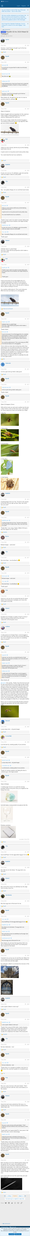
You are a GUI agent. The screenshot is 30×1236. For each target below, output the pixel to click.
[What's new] (28, 5)
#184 (28, 742)
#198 (28, 1101)
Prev (10, 1196)
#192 (28, 955)
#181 (28, 632)
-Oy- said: (4, 232)
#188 (28, 867)
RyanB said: (4, 267)
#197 (28, 1083)
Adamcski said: (5, 387)
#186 (28, 781)
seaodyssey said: (6, 938)
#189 (28, 884)
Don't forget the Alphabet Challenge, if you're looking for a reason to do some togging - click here (13, 25)
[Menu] (2, 5)
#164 (28, 145)
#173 (28, 402)
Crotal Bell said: (5, 765)
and (8, 308)
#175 (28, 517)
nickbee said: (5, 81)
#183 (28, 726)
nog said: (4, 655)
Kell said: (4, 65)
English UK (13, 1227)
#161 (28, 45)
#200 (28, 1160)
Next (20, 1196)
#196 (28, 1059)
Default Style (5, 1227)
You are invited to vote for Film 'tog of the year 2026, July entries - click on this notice (13, 10)
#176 (28, 542)
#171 (28, 369)
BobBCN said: (5, 225)
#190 (28, 901)
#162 (28, 62)
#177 (28, 557)
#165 (28, 170)
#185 (28, 757)
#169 (28, 264)
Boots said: (4, 576)
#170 (28, 319)
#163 (28, 108)
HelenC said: (5, 322)
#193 (28, 1004)
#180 (28, 614)
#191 (28, 916)
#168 (28, 246)
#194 (28, 1019)
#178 (28, 573)
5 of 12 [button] (15, 1196)
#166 (28, 187)
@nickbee (3, 683)
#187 (28, 852)
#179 (28, 596)
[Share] (25, 45)
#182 (28, 652)
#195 (28, 1044)
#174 (28, 499)
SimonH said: (5, 74)
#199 (28, 1120)
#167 (28, 202)
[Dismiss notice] (27, 10)
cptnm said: (4, 91)
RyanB (3, 36)
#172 (28, 384)
